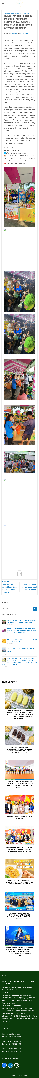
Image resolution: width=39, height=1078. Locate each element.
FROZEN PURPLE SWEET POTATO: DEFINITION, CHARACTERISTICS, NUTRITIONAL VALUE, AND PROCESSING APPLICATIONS (21, 630)
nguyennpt (24, 33)
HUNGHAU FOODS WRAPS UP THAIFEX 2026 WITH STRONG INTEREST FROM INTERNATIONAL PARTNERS (19, 915)
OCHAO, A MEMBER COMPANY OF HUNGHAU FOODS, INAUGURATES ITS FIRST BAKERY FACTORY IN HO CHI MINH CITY (19, 784)
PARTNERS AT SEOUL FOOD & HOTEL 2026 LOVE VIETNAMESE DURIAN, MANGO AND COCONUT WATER (19, 849)
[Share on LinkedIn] (21, 574)
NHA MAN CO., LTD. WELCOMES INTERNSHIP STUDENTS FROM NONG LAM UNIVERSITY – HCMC (20, 650)
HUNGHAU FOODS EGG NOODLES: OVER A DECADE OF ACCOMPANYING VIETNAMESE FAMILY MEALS (19, 882)
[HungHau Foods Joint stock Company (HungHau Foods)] (19, 3)
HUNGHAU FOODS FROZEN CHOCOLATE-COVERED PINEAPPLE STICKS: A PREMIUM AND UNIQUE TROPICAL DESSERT (19, 750)
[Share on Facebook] (17, 574)
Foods (17, 13)
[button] (3, 3)
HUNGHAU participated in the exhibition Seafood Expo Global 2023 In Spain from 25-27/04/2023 (10, 587)
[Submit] (35, 609)
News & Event (24, 13)
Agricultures (9, 13)
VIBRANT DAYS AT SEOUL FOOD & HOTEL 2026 (19, 817)
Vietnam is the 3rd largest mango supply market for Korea (29, 587)
